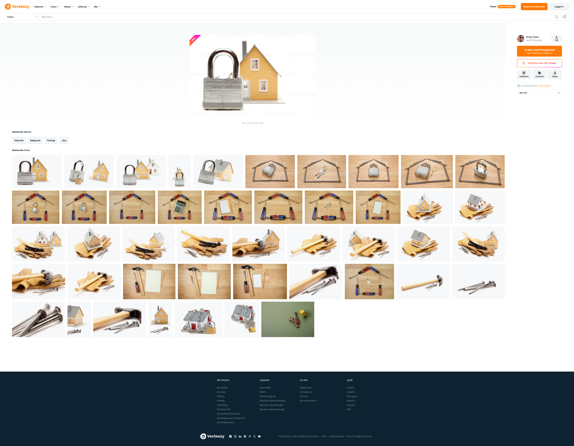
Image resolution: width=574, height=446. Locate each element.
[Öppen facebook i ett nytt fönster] (230, 436)
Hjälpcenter (306, 387)
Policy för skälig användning (358, 436)
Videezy (220, 396)
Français (351, 405)
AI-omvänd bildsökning (228, 413)
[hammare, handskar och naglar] (203, 243)
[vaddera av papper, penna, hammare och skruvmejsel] (149, 281)
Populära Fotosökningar (271, 405)
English (350, 387)
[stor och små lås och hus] (89, 171)
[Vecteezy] (17, 7)
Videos (67, 6)
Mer (96, 6)
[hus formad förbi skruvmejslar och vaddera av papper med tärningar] (228, 207)
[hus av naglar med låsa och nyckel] (427, 171)
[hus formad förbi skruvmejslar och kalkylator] (180, 207)
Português (352, 396)
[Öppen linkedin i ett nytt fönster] (240, 436)
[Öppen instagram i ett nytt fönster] (235, 436)
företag (51, 140)
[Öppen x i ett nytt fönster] (254, 436)
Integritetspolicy (336, 436)
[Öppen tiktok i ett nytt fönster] (250, 436)
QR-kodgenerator (225, 422)
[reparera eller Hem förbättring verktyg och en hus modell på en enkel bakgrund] (287, 319)
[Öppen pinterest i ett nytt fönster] (245, 436)
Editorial (82, 6)
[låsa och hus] (37, 171)
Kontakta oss (306, 391)
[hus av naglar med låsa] (270, 171)
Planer (493, 6)
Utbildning (222, 405)
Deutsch (351, 400)
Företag (220, 400)
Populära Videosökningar (272, 409)
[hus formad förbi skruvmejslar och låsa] (35, 207)
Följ (556, 40)
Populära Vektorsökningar (273, 400)
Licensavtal (265, 387)
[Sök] (556, 17)
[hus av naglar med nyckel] (321, 171)
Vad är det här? (544, 85)
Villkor (324, 436)
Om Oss (304, 396)
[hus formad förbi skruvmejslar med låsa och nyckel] (84, 207)
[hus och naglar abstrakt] (79, 319)
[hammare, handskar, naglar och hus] (38, 243)
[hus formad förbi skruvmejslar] (132, 207)
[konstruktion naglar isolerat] (478, 281)
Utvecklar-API (223, 409)
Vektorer (38, 6)
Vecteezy (221, 391)
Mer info (523, 93)
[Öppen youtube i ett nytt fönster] (259, 436)
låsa (64, 140)
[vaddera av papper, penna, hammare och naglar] (204, 281)
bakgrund (35, 140)
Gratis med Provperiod (539, 51)
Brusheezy (222, 387)
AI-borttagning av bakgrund (231, 418)
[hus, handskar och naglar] (428, 207)
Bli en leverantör (308, 400)
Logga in (558, 6)
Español (351, 391)
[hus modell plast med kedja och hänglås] (198, 319)
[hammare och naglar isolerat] (315, 281)
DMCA (263, 391)
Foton (54, 6)
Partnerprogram (268, 396)
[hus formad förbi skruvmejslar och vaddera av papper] (378, 207)
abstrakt (19, 140)
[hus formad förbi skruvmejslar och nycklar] (329, 207)
